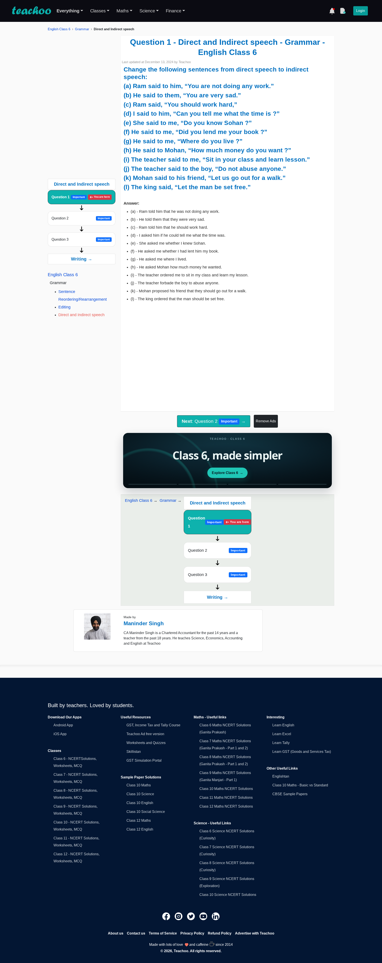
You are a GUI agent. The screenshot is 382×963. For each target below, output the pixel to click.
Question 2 (81, 218)
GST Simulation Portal (144, 760)
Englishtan (280, 776)
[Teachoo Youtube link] (203, 916)
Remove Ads (266, 421)
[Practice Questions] (342, 11)
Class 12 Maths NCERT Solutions (226, 806)
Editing (64, 307)
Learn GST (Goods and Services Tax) (301, 751)
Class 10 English (139, 803)
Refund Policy (219, 933)
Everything (68, 10)
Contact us (136, 933)
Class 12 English (139, 829)
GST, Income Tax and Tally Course (153, 725)
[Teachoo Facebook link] (166, 916)
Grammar (82, 29)
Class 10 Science (140, 794)
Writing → (81, 259)
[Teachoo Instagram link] (179, 916)
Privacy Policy (192, 933)
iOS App (60, 734)
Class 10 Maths (138, 785)
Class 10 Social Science (145, 812)
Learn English (283, 725)
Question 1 (81, 197)
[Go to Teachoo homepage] (31, 11)
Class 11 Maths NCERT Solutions (226, 797)
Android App (63, 725)
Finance (173, 10)
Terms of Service (163, 933)
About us (115, 933)
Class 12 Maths (138, 820)
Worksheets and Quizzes (146, 743)
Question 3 (81, 239)
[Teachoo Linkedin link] (216, 916)
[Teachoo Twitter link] (191, 916)
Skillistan (133, 751)
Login (360, 11)
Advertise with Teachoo (254, 933)
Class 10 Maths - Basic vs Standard (300, 785)
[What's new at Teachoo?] (332, 11)
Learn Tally (281, 743)
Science (147, 10)
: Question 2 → (213, 421)
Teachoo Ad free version (145, 734)
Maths (123, 10)
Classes (98, 10)
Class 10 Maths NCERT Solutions (226, 789)
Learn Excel (281, 734)
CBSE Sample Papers (290, 794)
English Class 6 (59, 29)
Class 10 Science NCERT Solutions (227, 895)
